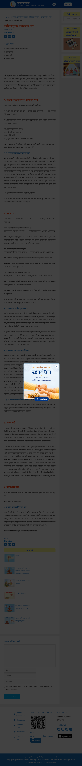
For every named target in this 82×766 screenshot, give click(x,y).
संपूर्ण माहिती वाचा (41, 399)
